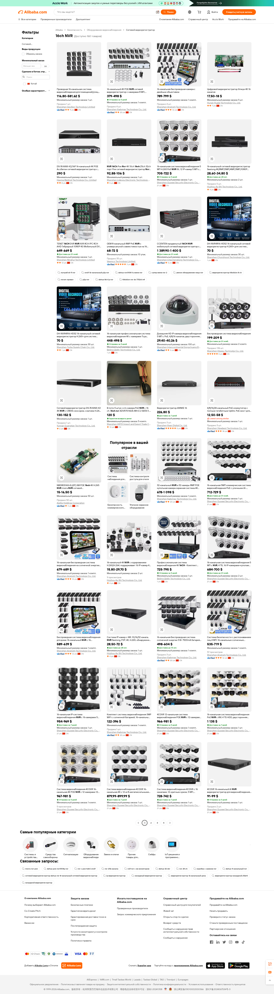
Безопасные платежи (82, 905)
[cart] (200, 12)
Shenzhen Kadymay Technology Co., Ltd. (127, 109)
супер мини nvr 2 (159, 272)
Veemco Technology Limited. (121, 261)
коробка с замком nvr (206, 869)
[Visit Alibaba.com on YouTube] (237, 942)
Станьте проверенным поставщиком (229, 923)
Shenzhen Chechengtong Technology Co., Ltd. (179, 260)
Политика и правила (81, 940)
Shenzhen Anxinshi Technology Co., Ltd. (176, 107)
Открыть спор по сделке (176, 917)
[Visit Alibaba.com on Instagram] (230, 942)
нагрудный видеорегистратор (148, 876)
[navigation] (36, 427)
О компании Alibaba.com (37, 898)
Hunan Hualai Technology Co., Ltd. (224, 102)
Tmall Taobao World (121, 979)
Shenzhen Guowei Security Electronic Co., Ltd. (179, 182)
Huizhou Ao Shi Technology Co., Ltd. (224, 186)
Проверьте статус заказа (222, 917)
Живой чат (168, 911)
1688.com (104, 979)
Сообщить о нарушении (175, 938)
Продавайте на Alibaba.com (223, 905)
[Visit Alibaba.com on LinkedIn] (218, 942)
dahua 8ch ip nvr (105, 279)
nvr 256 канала (111, 869)
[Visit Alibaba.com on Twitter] (224, 942)
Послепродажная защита (84, 926)
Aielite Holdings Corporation (71, 503)
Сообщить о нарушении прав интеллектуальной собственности (181, 930)
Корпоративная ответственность (41, 917)
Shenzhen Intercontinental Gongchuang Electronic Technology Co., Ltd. (179, 347)
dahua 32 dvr (164, 869)
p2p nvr (86, 279)
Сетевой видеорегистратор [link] (140, 30)
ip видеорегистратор (115, 876)
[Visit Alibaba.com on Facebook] (211, 942)
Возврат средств (172, 923)
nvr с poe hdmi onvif (86, 869)
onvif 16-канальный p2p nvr (97, 272)
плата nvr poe (31, 869)
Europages (183, 979)
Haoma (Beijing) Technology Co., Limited (76, 180)
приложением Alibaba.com (188, 965)
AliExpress (92, 979)
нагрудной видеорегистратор (38, 883)
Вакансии (29, 923)
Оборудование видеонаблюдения (104, 30)
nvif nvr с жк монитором (138, 869)
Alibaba (59, 30)
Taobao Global (150, 979)
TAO (162, 979)
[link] (270, 964)
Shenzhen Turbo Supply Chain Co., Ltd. (76, 347)
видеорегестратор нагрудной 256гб (231, 876)
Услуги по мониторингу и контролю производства (89, 933)
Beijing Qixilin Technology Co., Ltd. (123, 349)
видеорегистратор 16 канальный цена (188, 876)
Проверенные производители (132, 908)
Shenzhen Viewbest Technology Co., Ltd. (227, 428)
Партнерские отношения (222, 929)
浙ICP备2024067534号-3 (218, 989)
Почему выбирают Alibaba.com (40, 905)
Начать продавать (219, 911)
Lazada (137, 979)
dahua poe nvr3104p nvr (57, 869)
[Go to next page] (170, 823)
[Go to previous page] (138, 823)
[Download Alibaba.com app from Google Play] (239, 965)
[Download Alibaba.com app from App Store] (215, 965)
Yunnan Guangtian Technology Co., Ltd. (76, 425)
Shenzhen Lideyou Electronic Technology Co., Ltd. (129, 180)
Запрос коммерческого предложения (136, 914)
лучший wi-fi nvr (68, 272)
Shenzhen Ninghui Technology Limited (76, 260)
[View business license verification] (165, 989)
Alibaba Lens (41, 965)
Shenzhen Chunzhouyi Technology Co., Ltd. (228, 257)
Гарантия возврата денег (83, 911)
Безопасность (74, 30)
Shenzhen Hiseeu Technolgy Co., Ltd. (225, 351)
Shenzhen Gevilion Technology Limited (76, 107)
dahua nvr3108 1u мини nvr (130, 272)
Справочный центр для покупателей (182, 905)
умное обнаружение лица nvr (189, 272)
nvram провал (67, 279)
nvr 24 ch (183, 869)
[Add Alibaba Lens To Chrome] (71, 965)
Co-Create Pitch (32, 911)
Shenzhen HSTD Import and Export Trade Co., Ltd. (129, 424)
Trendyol (170, 979)
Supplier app (144, 965)
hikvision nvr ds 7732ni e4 (133, 279)
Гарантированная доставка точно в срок (88, 918)
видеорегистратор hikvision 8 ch (227, 272)
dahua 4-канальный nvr (236, 869)
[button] (158, 12)
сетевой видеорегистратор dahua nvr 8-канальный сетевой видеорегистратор (61, 876)
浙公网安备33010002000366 (189, 989)
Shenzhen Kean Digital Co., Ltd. (172, 425)
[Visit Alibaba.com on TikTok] (243, 942)
